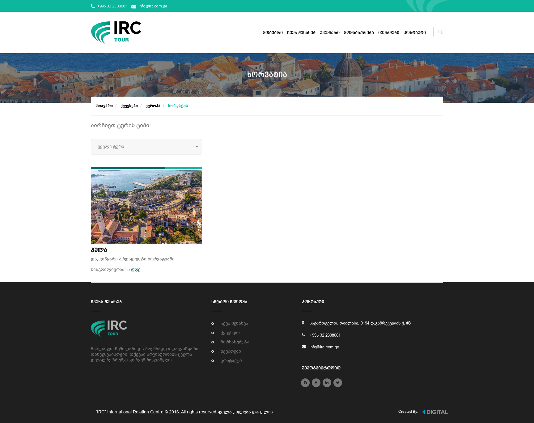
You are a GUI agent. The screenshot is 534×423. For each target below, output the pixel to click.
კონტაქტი (415, 33)
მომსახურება (359, 33)
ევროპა (153, 106)
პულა (99, 250)
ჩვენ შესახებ (301, 33)
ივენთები (388, 33)
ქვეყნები (330, 33)
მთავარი (273, 33)
